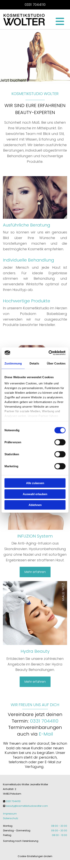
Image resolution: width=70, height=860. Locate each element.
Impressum (10, 813)
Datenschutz (10, 818)
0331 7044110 (35, 4)
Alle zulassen (35, 483)
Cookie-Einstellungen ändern (35, 856)
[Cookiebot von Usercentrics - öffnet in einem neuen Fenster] (49, 352)
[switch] (60, 442)
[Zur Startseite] (24, 19)
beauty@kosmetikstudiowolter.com (27, 806)
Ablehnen (35, 505)
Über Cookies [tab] (56, 363)
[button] (56, 21)
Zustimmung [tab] (13, 363)
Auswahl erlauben (35, 494)
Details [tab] (34, 363)
